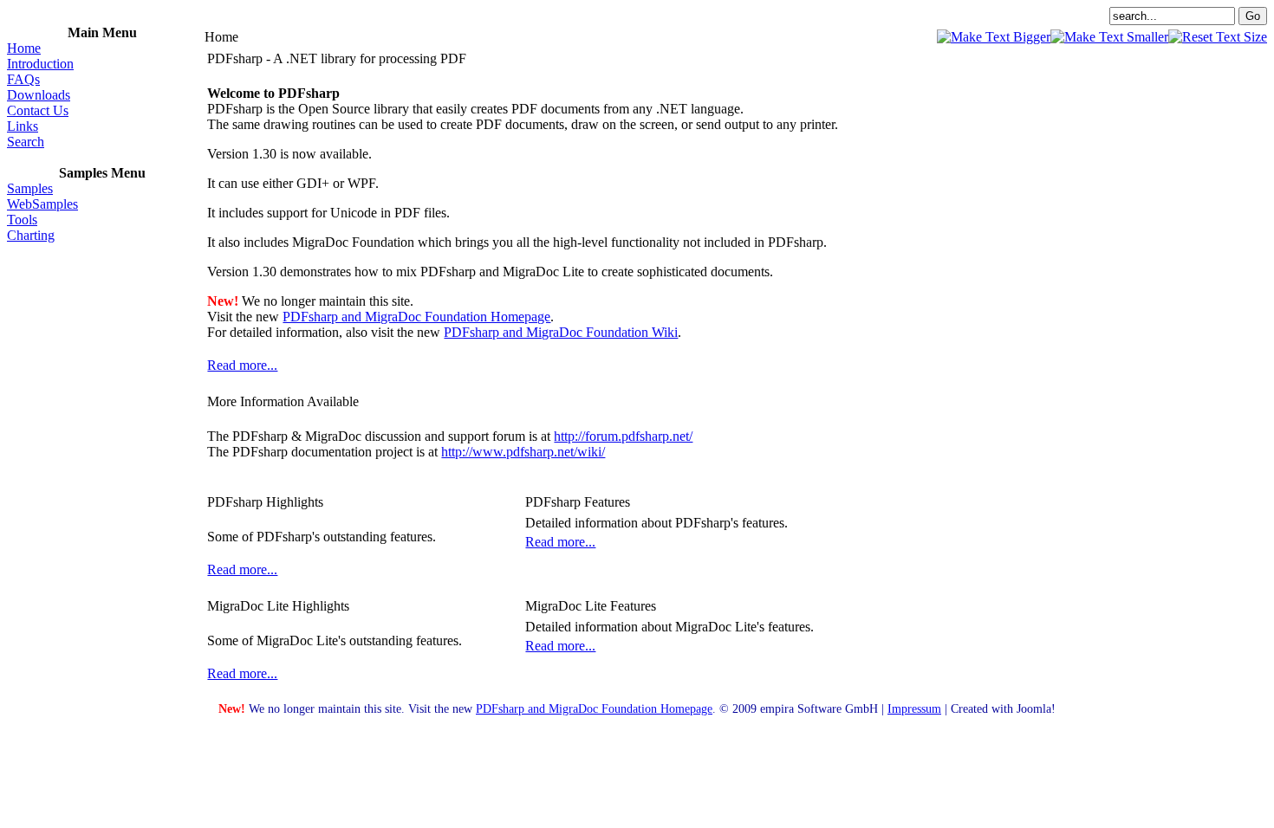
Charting (31, 235)
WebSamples (42, 204)
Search (25, 141)
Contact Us (37, 110)
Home (24, 48)
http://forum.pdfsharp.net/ (623, 436)
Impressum (914, 708)
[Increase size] (993, 36)
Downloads (38, 94)
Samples (30, 188)
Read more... (242, 365)
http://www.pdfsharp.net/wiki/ (523, 451)
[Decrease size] (1109, 36)
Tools (22, 219)
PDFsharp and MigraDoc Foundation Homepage (416, 316)
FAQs (23, 79)
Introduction (40, 63)
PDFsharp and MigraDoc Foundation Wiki (561, 332)
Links (22, 126)
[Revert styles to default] (1217, 36)
